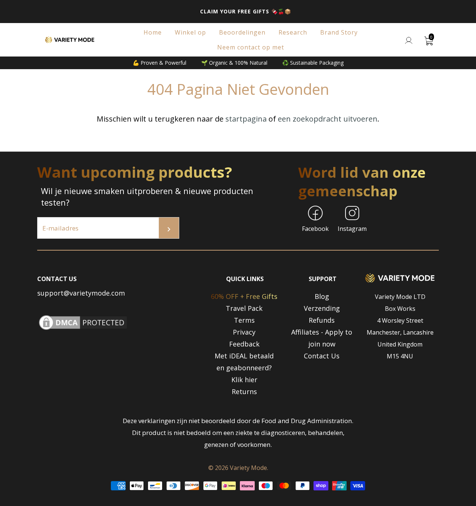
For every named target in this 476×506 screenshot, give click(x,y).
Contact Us (322, 355)
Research (293, 32)
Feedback (244, 343)
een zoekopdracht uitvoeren (327, 119)
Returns (244, 391)
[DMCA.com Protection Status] (83, 329)
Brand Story (339, 32)
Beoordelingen (242, 32)
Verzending (322, 308)
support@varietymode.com (81, 293)
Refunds (322, 320)
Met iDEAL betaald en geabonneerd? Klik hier (244, 367)
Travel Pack (244, 308)
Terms (244, 320)
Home (153, 32)
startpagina (246, 119)
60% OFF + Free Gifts (244, 296)
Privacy (244, 332)
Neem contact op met (250, 47)
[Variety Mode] (70, 39)
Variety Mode (248, 468)
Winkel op (190, 32)
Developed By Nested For (238, 500)
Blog (322, 296)
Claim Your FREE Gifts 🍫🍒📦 (245, 11)
